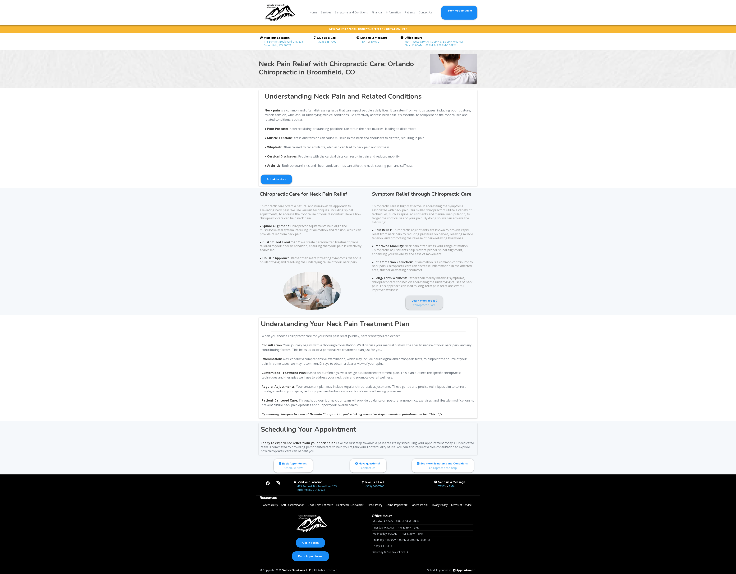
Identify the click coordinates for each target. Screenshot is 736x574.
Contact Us (426, 12)
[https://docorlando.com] (279, 12)
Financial (377, 12)
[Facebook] (268, 483)
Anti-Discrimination (293, 505)
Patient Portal (419, 505)
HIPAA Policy (374, 505)
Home (313, 12)
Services (326, 12)
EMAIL (375, 41)
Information (393, 12)
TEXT (364, 41)
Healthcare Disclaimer (349, 505)
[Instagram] (278, 483)
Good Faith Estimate (320, 505)
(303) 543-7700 (327, 41)
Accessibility (270, 505)
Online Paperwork (396, 505)
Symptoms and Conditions (351, 12)
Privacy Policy (439, 505)
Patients (410, 12)
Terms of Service (461, 505)
